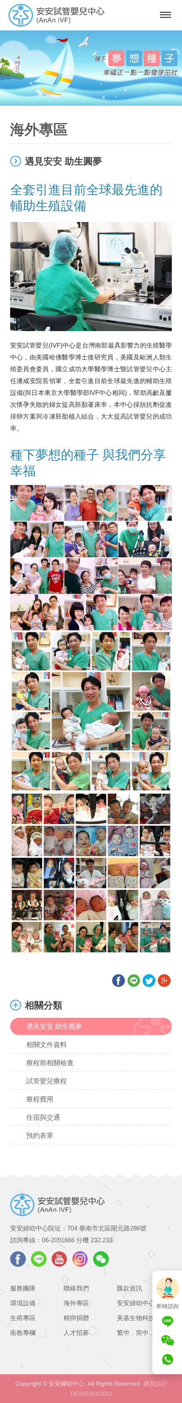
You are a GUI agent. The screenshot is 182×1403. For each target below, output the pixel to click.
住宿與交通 (43, 1117)
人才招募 (76, 1332)
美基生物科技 (136, 1317)
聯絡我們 (76, 1288)
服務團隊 (23, 1288)
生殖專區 (23, 1317)
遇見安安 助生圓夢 (54, 1026)
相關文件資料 (46, 1044)
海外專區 (76, 1303)
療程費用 (39, 1099)
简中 (142, 1332)
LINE (39, 1259)
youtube (59, 1259)
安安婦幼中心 (136, 1303)
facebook (18, 1259)
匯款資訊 (129, 1288)
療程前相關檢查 (50, 1062)
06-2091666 (58, 1240)
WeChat (101, 1259)
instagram (80, 1259)
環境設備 (23, 1303)
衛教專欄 (23, 1332)
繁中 (123, 1332)
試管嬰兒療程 (46, 1081)
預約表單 (39, 1135)
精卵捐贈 (76, 1317)
